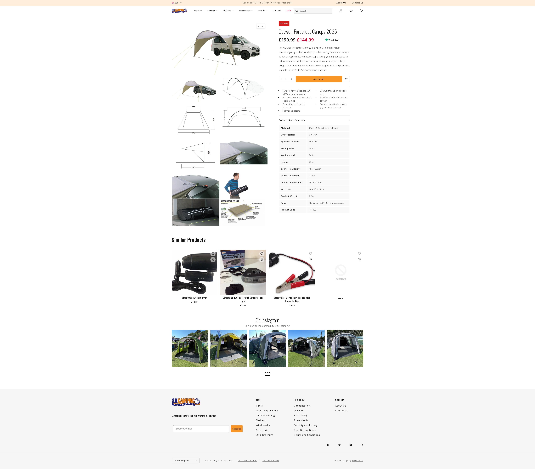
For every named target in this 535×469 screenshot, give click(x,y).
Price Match (301, 420)
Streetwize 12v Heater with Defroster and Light (243, 299)
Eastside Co (357, 460)
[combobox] (313, 10)
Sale (289, 11)
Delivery (299, 410)
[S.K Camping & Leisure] (179, 10)
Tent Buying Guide (305, 430)
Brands (261, 11)
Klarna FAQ (300, 415)
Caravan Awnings (266, 415)
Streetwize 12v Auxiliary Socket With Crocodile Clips (292, 299)
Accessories (244, 11)
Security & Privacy (270, 460)
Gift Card (277, 11)
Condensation (302, 405)
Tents (197, 11)
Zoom (260, 26)
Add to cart (318, 79)
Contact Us (357, 2)
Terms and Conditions (307, 434)
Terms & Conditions (247, 460)
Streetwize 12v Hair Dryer (194, 297)
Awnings (211, 11)
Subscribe (236, 429)
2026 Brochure (264, 434)
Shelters (227, 11)
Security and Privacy (306, 425)
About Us (341, 2)
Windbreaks (263, 425)
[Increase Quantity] (291, 79)
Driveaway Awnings (267, 410)
